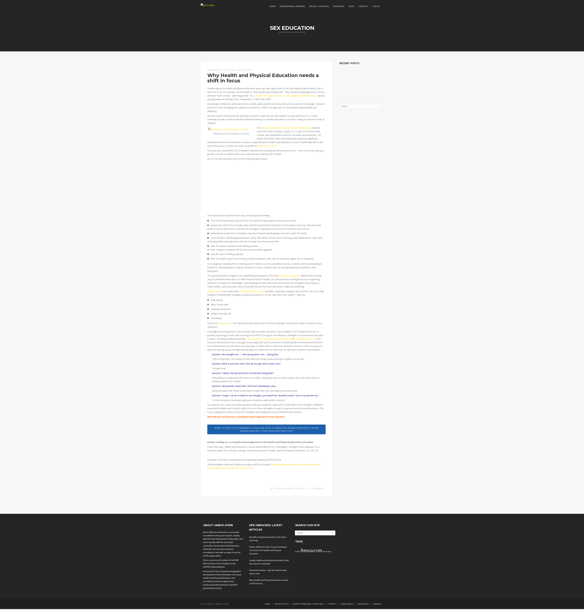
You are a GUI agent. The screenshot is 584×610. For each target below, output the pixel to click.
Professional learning (292, 6)
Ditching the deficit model (251, 291)
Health (297, 551)
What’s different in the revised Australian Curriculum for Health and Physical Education (268, 550)
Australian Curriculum (289, 275)
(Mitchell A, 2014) (267, 145)
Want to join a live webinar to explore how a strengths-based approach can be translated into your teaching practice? (266, 429)
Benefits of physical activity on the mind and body (267, 539)
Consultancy (346, 604)
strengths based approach (291, 488)
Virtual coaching (319, 6)
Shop (351, 6)
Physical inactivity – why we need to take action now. (268, 572)
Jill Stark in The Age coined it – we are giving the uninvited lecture (285, 95)
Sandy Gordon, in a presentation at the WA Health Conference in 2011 (280, 338)
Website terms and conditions (308, 604)
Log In (375, 6)
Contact (363, 6)
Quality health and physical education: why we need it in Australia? (269, 562)
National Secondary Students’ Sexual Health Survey (286, 127)
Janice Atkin (243, 70)
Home (273, 6)
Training (377, 604)
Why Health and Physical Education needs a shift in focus (263, 78)
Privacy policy (282, 604)
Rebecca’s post (225, 323)
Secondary (327, 551)
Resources (338, 6)
